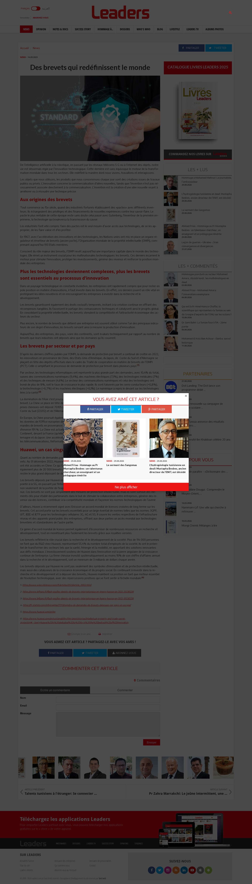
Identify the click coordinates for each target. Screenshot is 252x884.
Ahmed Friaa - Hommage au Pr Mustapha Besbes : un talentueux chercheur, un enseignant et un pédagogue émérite (82, 470)
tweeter (127, 409)
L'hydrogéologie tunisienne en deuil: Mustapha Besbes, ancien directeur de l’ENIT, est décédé (167, 468)
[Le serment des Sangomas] (126, 437)
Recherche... (172, 11)
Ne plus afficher (126, 487)
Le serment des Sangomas (121, 465)
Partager (96, 409)
